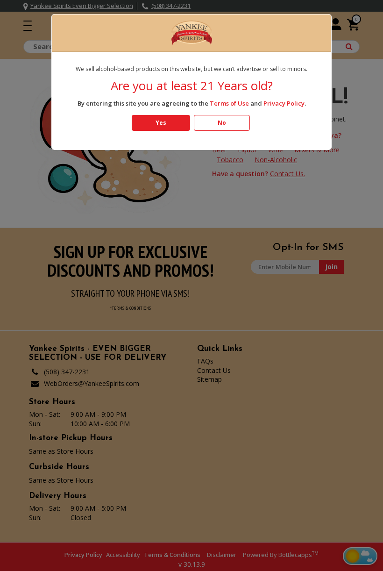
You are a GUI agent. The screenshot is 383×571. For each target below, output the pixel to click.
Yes (161, 123)
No (222, 123)
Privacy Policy (284, 103)
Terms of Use (229, 103)
